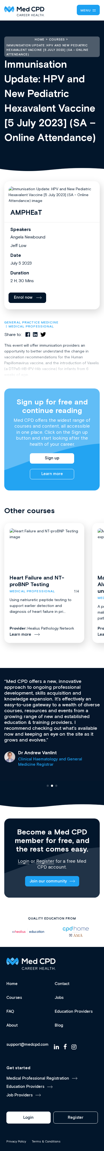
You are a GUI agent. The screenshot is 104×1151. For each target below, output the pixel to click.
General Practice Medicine (31, 323)
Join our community (48, 881)
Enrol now (23, 297)
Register (45, 861)
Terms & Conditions (46, 1141)
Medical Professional (31, 327)
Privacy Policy (16, 1141)
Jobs (59, 997)
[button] (48, 786)
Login (23, 861)
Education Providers (74, 1011)
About (12, 1025)
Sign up (52, 458)
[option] (28, 931)
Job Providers (19, 1095)
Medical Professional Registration (37, 1078)
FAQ (10, 1011)
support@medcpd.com (27, 1044)
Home (12, 983)
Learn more (52, 473)
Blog (59, 1025)
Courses (14, 997)
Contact (62, 983)
